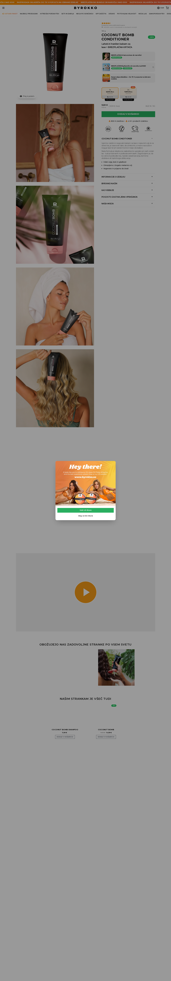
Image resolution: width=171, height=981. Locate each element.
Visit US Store (85, 510)
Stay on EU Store (85, 516)
